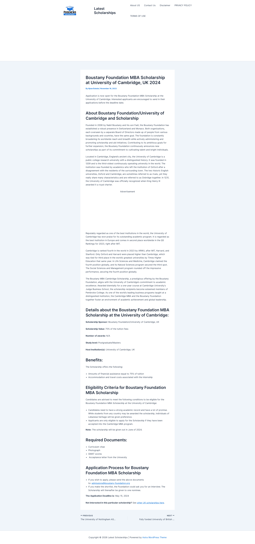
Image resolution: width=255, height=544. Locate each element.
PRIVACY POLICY (183, 5)
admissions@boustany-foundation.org (111, 483)
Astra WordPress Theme (154, 537)
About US (135, 5)
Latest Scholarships (105, 11)
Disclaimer (165, 5)
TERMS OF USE (138, 16)
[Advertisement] (127, 41)
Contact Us (150, 5)
